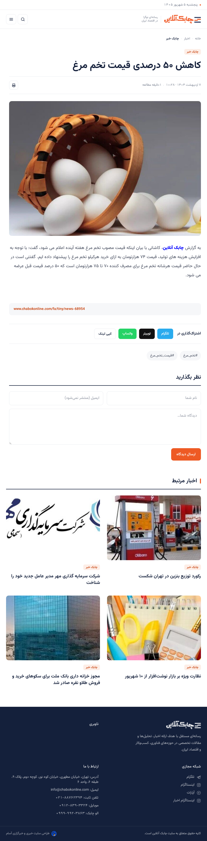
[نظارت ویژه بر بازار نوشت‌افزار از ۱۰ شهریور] (154, 628)
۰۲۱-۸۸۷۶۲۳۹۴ (69, 798)
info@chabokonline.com (70, 790)
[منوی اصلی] (11, 19)
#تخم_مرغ (190, 355)
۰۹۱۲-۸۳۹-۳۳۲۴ (73, 805)
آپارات (190, 792)
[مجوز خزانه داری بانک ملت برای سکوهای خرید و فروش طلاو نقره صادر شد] (53, 628)
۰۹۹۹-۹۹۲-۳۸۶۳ (70, 813)
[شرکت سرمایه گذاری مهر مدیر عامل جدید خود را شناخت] (53, 527)
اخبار (187, 38)
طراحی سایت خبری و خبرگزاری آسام (27, 833)
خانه (198, 38)
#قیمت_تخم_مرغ (162, 355)
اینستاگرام (187, 784)
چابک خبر (192, 52)
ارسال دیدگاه (186, 454)
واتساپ (127, 333)
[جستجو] (23, 19)
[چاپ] (13, 85)
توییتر (147, 333)
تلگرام (165, 333)
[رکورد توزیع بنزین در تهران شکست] (154, 527)
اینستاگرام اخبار (183, 800)
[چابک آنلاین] (155, 725)
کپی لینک (105, 333)
